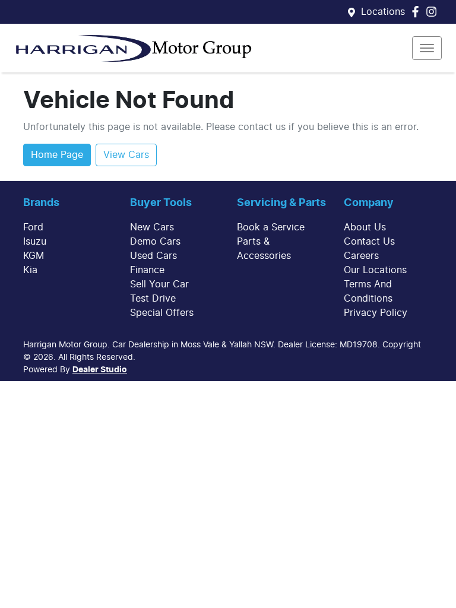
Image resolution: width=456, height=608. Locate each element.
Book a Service (271, 227)
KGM (33, 256)
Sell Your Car (159, 284)
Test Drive (153, 298)
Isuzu (34, 241)
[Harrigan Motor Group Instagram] (434, 11)
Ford (33, 227)
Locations (383, 12)
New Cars (152, 227)
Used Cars (153, 256)
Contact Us (369, 241)
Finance (147, 270)
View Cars (126, 155)
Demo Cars (155, 241)
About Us (365, 227)
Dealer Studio (99, 370)
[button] (427, 48)
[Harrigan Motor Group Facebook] (418, 11)
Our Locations (375, 270)
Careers (361, 256)
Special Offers (162, 313)
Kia (30, 270)
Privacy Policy (375, 313)
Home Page (57, 155)
